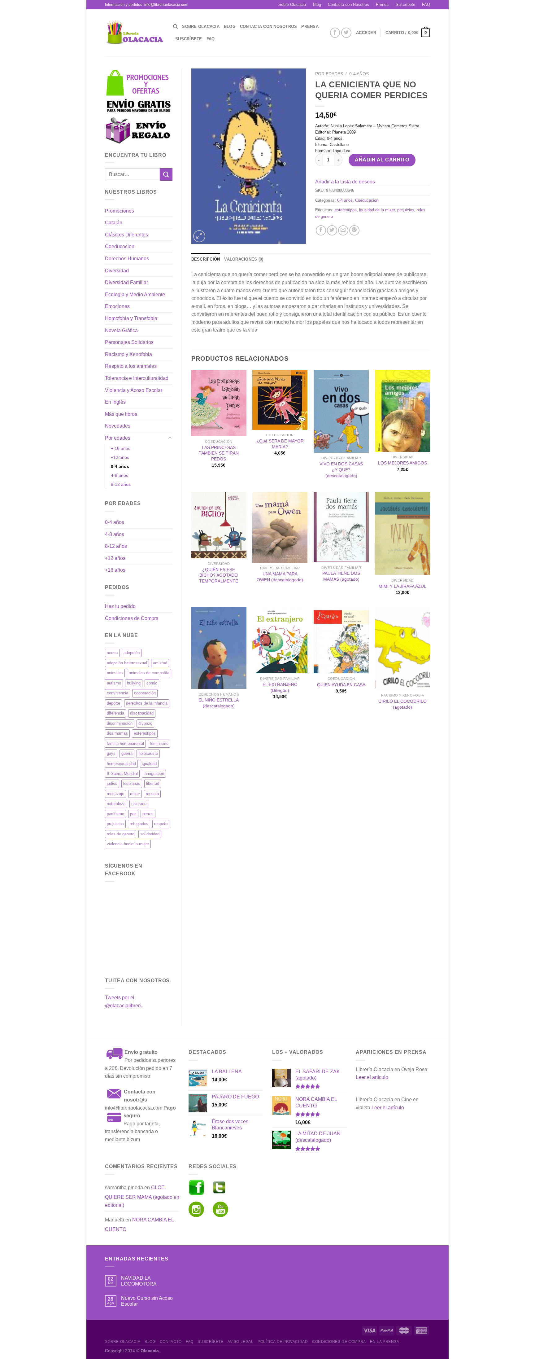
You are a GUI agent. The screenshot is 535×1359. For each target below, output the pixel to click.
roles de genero (120, 834)
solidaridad (149, 834)
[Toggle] (169, 438)
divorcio (145, 723)
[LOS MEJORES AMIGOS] (402, 411)
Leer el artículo (372, 1077)
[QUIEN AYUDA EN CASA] (341, 640)
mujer (135, 793)
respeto (160, 823)
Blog (317, 4)
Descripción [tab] (205, 259)
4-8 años (119, 475)
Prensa (382, 4)
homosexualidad (121, 763)
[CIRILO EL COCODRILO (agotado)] (402, 648)
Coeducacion (119, 246)
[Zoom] (199, 236)
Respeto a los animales (131, 366)
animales (115, 673)
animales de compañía (149, 673)
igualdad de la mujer (377, 210)
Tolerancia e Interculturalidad (136, 378)
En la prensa (384, 1341)
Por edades (117, 438)
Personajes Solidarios (129, 342)
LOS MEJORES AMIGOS (402, 462)
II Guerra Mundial (122, 773)
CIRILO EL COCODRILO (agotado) (402, 704)
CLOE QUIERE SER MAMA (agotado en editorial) (142, 1196)
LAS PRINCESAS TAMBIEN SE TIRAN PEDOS (219, 453)
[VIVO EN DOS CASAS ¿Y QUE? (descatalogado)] (341, 411)
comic (151, 683)
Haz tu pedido (120, 606)
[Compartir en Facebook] (321, 230)
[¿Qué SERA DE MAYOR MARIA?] (279, 400)
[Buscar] (175, 27)
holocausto (148, 753)
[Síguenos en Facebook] (335, 33)
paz (133, 813)
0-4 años (120, 466)
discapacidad (142, 713)
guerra (127, 753)
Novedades (117, 426)
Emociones (117, 306)
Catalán (113, 222)
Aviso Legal (241, 1341)
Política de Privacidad (283, 1341)
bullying (134, 683)
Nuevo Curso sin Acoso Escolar (147, 1301)
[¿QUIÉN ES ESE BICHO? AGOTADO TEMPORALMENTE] (218, 525)
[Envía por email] (343, 230)
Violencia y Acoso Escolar (133, 390)
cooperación (145, 693)
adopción (132, 652)
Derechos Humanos (127, 258)
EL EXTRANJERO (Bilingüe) (280, 687)
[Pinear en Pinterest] (354, 230)
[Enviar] (166, 174)
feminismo (159, 743)
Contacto (171, 1341)
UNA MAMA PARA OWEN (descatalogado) (280, 576)
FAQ (426, 4)
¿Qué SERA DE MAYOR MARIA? (280, 443)
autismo (114, 683)
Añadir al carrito (382, 159)
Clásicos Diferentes (126, 234)
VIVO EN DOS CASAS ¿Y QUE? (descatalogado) (341, 469)
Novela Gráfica (121, 330)
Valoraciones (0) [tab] (243, 259)
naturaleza (116, 803)
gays (111, 753)
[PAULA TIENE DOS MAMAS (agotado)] (341, 527)
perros (148, 813)
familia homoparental (125, 743)
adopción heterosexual (127, 663)
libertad (152, 783)
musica (152, 793)
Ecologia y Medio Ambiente (135, 294)
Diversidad (117, 270)
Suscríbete (405, 4)
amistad (160, 663)
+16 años (115, 570)
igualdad (149, 763)
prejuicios (115, 823)
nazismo (138, 803)
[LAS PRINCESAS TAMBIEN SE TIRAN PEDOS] (218, 403)
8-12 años (121, 484)
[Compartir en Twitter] (332, 230)
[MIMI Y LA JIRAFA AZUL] (402, 533)
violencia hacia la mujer (128, 844)
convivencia (117, 693)
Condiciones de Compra (132, 618)
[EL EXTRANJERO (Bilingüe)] (279, 640)
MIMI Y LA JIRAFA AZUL (402, 586)
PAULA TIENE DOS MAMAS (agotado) (341, 576)
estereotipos (145, 733)
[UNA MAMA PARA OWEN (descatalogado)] (279, 527)
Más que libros (121, 414)
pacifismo (115, 813)
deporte (113, 703)
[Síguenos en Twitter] (346, 33)
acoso (112, 652)
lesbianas (131, 783)
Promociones (119, 210)
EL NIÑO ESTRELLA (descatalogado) (218, 702)
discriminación (120, 723)
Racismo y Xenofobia (128, 354)
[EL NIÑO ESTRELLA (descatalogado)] (218, 648)
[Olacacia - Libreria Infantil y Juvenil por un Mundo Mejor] (134, 32)
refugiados (139, 823)
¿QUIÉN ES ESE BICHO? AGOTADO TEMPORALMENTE (218, 575)
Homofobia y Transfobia (131, 318)
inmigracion (154, 773)
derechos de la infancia (146, 703)
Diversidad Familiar (126, 282)
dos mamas (117, 733)
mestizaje (115, 793)
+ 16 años (120, 448)
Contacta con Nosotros (348, 4)
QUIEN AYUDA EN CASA (341, 684)
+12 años (120, 457)
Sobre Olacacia (292, 4)
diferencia (115, 713)
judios (112, 783)
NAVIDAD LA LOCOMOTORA (139, 1280)
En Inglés (115, 402)
